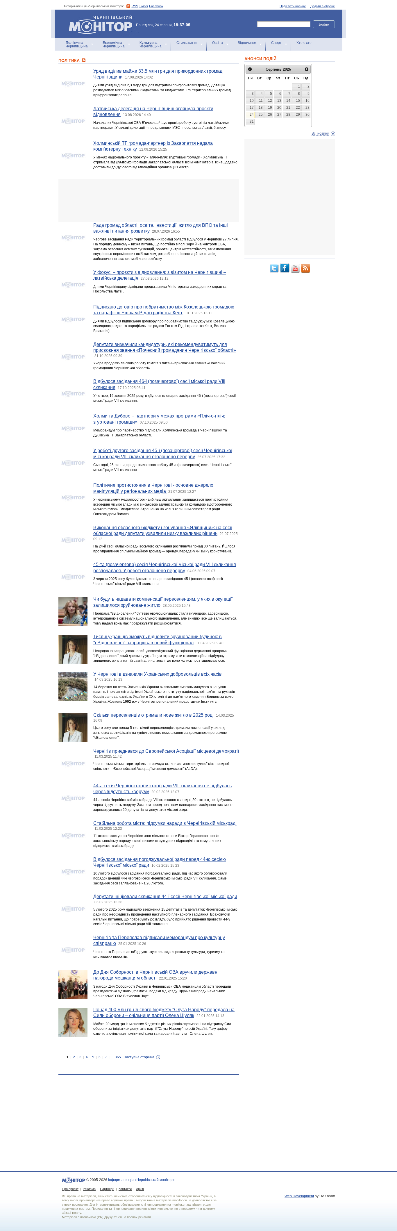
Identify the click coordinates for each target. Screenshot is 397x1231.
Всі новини (320, 133)
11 (261, 101)
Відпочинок (247, 43)
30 (307, 115)
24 (252, 115)
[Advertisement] (148, 200)
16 (307, 101)
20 (279, 108)
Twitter (143, 6)
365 (118, 1057)
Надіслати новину (293, 6)
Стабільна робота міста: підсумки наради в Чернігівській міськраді (165, 823)
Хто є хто (304, 43)
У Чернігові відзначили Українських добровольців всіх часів (157, 674)
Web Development (299, 1196)
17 (252, 108)
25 (261, 115)
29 (298, 115)
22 (298, 108)
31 (252, 121)
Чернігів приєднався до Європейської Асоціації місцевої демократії (166, 751)
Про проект (70, 1189)
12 (270, 101)
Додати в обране (322, 6)
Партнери (107, 1189)
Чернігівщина (77, 44)
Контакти (125, 1189)
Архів (140, 1189)
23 (307, 108)
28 (288, 115)
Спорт (276, 43)
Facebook (156, 6)
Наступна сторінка (139, 1057)
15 (298, 101)
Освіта (217, 43)
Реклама (89, 1189)
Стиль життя (186, 43)
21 (288, 108)
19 (270, 108)
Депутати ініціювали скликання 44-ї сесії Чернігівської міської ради (165, 896)
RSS (135, 6)
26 (270, 115)
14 (288, 101)
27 (279, 115)
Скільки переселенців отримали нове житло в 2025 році (153, 715)
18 (261, 108)
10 (252, 101)
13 (279, 101)
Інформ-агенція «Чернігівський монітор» (98, 17)
